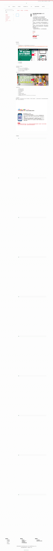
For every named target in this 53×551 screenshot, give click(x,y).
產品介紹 (14, 6)
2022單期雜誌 (26, 10)
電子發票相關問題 (24, 542)
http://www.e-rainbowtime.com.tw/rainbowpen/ (29, 95)
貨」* (24, 99)
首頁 (9, 6)
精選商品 (7, 14)
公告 (31, 6)
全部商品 (18, 10)
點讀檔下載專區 (37, 6)
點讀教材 (7, 19)
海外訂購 (43, 6)
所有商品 (19, 6)
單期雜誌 (7, 15)
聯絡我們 (35, 36)
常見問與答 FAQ (25, 6)
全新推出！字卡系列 (8, 21)
